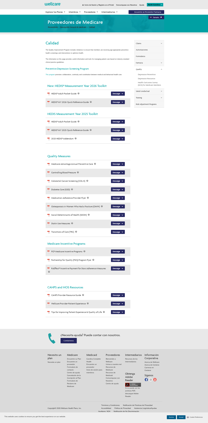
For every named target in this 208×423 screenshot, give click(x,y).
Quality (139, 69)
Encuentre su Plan (74, 359)
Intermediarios (108, 12)
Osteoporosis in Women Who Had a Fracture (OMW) (75, 206)
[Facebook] (147, 379)
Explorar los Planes (54, 12)
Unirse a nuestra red (113, 364)
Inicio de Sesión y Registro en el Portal (99, 5)
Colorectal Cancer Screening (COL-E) (68, 181)
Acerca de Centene (152, 365)
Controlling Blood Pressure (63, 172)
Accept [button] (181, 417)
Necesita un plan (54, 362)
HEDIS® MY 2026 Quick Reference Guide (70, 102)
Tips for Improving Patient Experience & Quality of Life (76, 312)
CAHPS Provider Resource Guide (66, 295)
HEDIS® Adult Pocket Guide (64, 93)
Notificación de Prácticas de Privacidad (138, 405)
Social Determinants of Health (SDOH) (69, 214)
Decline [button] (171, 417)
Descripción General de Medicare (73, 27)
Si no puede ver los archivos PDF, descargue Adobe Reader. (132, 392)
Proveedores (89, 12)
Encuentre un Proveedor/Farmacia (147, 12)
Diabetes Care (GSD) (60, 189)
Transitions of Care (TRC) (63, 231)
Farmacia (139, 63)
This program (50, 74)
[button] (194, 417)
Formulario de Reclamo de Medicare (72, 383)
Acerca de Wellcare (152, 362)
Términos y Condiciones (110, 405)
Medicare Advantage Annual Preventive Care (72, 164)
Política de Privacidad (122, 408)
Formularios (140, 56)
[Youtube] (155, 379)
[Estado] (53, 4)
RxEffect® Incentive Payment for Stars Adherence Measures (78, 268)
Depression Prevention (147, 74)
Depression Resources (146, 78)
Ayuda (141, 5)
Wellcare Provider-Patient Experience (68, 303)
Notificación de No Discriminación (126, 411)
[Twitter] (151, 379)
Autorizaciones (142, 50)
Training (139, 98)
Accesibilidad (106, 408)
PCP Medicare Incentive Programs (67, 251)
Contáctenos (69, 340)
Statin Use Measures (61, 223)
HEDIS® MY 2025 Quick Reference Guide (70, 130)
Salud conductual (143, 91)
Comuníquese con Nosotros (126, 5)
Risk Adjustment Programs (146, 104)
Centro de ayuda (73, 373)
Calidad (92, 27)
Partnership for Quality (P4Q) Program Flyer (71, 260)
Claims (138, 43)
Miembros (73, 12)
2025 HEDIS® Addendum (62, 138)
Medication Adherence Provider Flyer (68, 198)
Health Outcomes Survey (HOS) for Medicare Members (149, 83)
